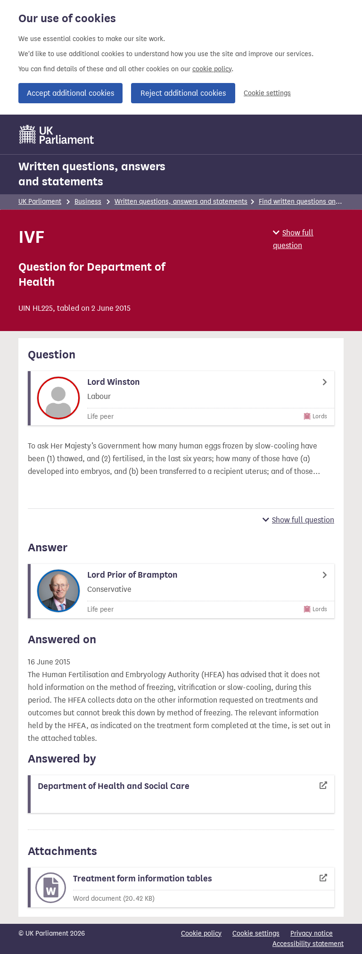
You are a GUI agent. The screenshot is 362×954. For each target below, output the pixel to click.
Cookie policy (201, 933)
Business (87, 202)
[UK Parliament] (56, 134)
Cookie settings (267, 93)
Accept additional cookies (70, 93)
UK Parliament (39, 202)
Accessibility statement (308, 944)
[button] (308, 239)
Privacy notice (311, 933)
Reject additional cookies (183, 93)
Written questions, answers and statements (91, 174)
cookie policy (211, 69)
